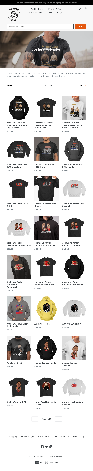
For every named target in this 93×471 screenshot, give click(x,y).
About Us (72, 437)
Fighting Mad (40, 456)
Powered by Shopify (56, 456)
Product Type (37, 12)
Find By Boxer (38, 9)
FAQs (61, 12)
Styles (51, 12)
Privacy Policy (43, 437)
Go (80, 26)
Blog (82, 437)
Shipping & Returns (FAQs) (21, 437)
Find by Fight (56, 9)
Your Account (58, 437)
